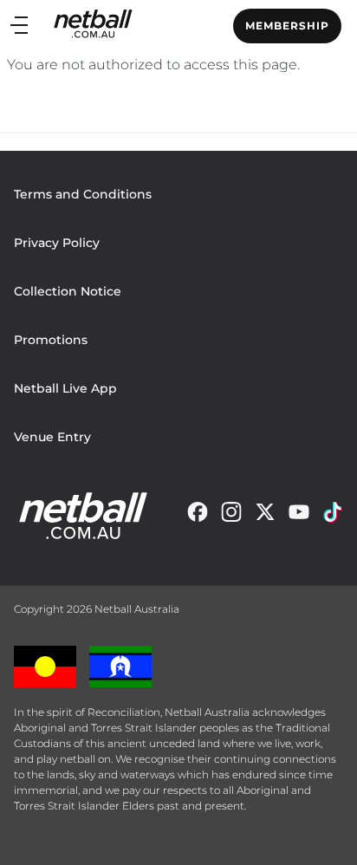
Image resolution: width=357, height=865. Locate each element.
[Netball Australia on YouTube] (299, 516)
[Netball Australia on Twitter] (265, 516)
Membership (287, 25)
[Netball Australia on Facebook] (197, 516)
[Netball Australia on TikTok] (332, 516)
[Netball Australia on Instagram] (231, 516)
